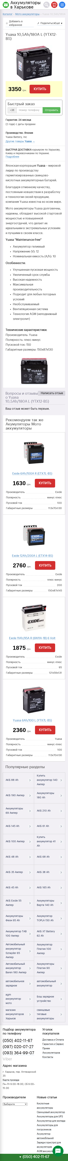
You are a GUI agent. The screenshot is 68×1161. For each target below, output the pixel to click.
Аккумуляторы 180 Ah (45, 795)
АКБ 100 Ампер (15, 841)
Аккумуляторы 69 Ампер (14, 810)
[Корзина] (54, 5)
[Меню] (62, 5)
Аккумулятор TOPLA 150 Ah (45, 918)
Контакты (47, 1057)
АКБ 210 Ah (44, 811)
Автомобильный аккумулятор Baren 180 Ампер (16, 968)
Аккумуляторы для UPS (50, 1116)
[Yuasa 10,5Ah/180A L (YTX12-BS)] (34, 63)
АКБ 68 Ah (43, 857)
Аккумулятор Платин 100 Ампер (44, 949)
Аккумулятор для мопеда (51, 1121)
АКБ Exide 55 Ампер (13, 903)
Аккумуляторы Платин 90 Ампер (45, 968)
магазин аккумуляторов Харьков (15, 1014)
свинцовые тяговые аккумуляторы (45, 1014)
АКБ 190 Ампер (15, 795)
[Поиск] (46, 5)
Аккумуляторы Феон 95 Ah (14, 918)
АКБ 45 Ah (12, 887)
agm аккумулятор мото (13, 999)
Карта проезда (11, 1080)
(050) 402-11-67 (17, 1041)
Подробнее (12, 157)
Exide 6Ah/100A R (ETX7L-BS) (32, 473)
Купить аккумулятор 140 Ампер (47, 780)
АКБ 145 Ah (12, 826)
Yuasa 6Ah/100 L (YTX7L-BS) (32, 720)
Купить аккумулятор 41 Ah (46, 841)
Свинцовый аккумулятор (51, 1112)
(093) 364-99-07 (18, 1053)
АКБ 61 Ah (43, 826)
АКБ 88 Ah (12, 780)
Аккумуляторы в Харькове (25, 5)
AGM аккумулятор (47, 1151)
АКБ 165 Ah (43, 887)
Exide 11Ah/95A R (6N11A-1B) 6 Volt (32, 638)
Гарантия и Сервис (53, 1044)
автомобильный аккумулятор (46, 983)
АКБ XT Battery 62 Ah (46, 933)
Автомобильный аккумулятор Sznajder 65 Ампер (15, 951)
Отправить (51, 110)
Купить (40, 89)
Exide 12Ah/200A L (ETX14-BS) (32, 555)
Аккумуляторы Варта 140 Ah (45, 903)
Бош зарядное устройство (45, 998)
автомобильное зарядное (15, 983)
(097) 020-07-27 (18, 1047)
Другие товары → (20, 141)
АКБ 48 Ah (12, 857)
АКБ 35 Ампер (14, 872)
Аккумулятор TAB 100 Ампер (16, 933)
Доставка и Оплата (53, 1039)
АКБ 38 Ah (43, 872)
